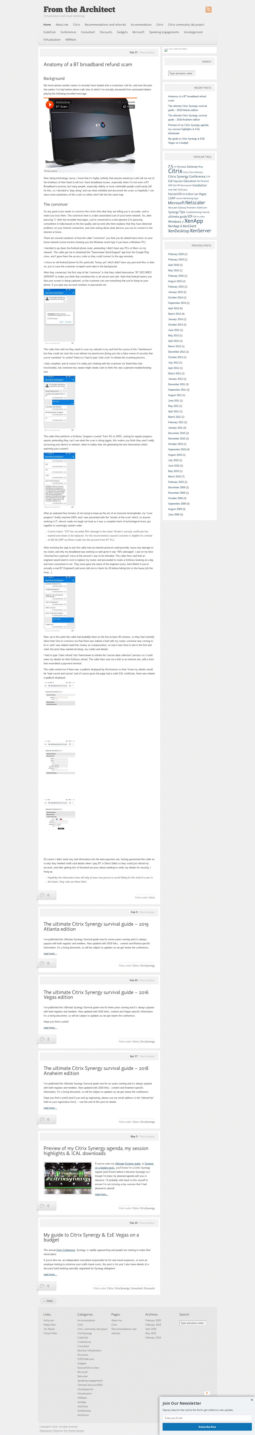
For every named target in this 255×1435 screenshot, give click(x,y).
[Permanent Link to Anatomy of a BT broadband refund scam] (88, 64)
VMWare (82, 1397)
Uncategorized (85, 1389)
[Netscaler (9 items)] (195, 202)
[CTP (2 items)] (208, 177)
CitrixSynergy (84, 1333)
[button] (207, 1403)
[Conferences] (68, 32)
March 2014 (174, 313)
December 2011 (176, 384)
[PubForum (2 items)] (202, 208)
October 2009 (175, 498)
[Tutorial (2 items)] (205, 212)
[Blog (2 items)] (200, 167)
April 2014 (173, 308)
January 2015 (175, 292)
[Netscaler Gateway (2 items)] (177, 208)
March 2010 (174, 476)
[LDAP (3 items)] (171, 198)
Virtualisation (84, 1393)
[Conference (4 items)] (197, 176)
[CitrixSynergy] (147, 965)
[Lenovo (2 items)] (179, 198)
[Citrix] (76, 24)
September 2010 (177, 449)
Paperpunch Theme (50, 1431)
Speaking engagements (90, 1380)
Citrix (80, 1324)
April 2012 (173, 368)
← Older (48, 1301)
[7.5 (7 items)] (170, 166)
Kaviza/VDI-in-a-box (88, 1367)
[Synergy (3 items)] (173, 212)
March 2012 (174, 373)
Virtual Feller (50, 1333)
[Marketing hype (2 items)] (190, 198)
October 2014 (175, 297)
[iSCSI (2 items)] (180, 190)
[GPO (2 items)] (170, 185)
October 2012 (175, 357)
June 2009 (173, 514)
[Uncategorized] (193, 32)
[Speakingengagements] (164, 32)
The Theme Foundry (73, 1431)
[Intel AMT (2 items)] (172, 190)
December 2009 (176, 487)
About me (116, 1320)
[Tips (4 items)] (182, 211)
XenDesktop (84, 1410)
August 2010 (175, 454)
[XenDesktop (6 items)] (178, 231)
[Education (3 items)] (190, 181)
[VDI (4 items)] (189, 216)
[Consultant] (88, 32)
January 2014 (175, 319)
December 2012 (176, 351)
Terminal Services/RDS (90, 1385)
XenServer (83, 1415)
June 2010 (173, 465)
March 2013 (174, 346)
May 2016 (173, 270)
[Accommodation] (141, 24)
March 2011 (174, 416)
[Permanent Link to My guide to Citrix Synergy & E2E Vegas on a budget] (92, 1237)
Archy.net (48, 1320)
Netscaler (82, 1376)
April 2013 (173, 341)
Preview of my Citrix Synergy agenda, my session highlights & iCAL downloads (188, 129)
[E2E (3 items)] (170, 181)
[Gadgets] (122, 32)
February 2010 (176, 482)
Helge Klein (49, 1324)
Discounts (82, 1354)
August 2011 (175, 395)
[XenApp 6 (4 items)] (175, 226)
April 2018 (173, 265)
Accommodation (86, 1320)
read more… (50, 953)
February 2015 (176, 286)
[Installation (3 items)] (199, 185)
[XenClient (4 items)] (190, 226)
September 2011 (177, 389)
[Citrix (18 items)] (175, 171)
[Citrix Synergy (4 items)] (178, 176)
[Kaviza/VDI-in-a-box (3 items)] (180, 193)
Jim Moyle (49, 1329)
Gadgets (82, 1363)
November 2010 (176, 438)
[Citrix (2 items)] (185, 172)
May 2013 (173, 335)
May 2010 (173, 471)
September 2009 (177, 503)
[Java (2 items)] (185, 190)
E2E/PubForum (85, 1359)
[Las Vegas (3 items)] (200, 193)
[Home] (47, 24)
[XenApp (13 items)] (193, 221)
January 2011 (175, 427)
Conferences (84, 1342)
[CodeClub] (49, 32)
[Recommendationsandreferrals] (105, 24)
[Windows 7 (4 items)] (176, 221)
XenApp (81, 1402)
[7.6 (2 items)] (175, 167)
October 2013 (175, 324)
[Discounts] (106, 32)
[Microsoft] (139, 32)
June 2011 (173, 400)
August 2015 (175, 281)
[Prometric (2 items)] (191, 208)
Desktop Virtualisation (89, 1350)
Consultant (83, 1346)
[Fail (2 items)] (198, 181)
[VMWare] (70, 39)
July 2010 (173, 460)
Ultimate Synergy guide (127, 1163)
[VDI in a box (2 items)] (199, 217)
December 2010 (176, 433)
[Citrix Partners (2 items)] (196, 172)
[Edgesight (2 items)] (178, 181)
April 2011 (173, 411)
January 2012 (175, 379)
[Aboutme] (62, 24)
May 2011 (173, 406)
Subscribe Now (207, 1426)
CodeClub (82, 1337)
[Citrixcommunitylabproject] (186, 24)
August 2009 (175, 509)
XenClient (82, 1406)
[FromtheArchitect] (79, 9)
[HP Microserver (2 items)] (184, 185)
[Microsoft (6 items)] (176, 203)
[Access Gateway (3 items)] (187, 166)
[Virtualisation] (52, 39)
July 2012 (173, 362)
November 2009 (176, 492)
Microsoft (82, 1372)
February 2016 (176, 275)
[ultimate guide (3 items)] (177, 216)
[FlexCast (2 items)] (205, 181)
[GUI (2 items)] (175, 185)
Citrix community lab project (92, 1329)
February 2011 (176, 422)
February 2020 (176, 254)
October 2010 (175, 444)
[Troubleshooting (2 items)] (193, 212)
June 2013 (173, 330)
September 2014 (177, 303)
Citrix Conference (65, 1250)
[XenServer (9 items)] (200, 230)
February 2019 (176, 259)
